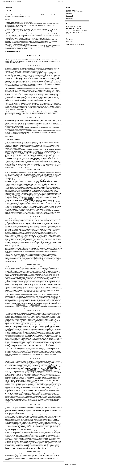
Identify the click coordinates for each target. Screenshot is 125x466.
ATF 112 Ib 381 (15, 381)
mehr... (82, 28)
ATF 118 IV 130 (13, 284)
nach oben (73, 464)
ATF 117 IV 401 (35, 305)
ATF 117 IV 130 (32, 274)
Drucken (19, 1)
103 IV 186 (75, 28)
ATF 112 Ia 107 (9, 331)
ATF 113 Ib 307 (54, 380)
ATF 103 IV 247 (32, 184)
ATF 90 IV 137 (41, 152)
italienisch (69, 13)
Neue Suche (69, 41)
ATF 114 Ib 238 (39, 380)
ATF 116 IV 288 (47, 370)
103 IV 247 (73, 26)
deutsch (74, 11)
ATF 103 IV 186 (26, 152)
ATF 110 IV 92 (45, 164)
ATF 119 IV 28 (21, 305)
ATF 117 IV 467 (14, 275)
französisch (80, 11)
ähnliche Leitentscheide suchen (75, 44)
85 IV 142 (79, 26)
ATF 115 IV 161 (9, 230)
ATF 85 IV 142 (52, 152)
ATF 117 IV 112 (31, 370)
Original (60, 1)
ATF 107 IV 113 (31, 190)
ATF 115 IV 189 (29, 284)
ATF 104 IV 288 (37, 177)
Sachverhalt (69, 16)
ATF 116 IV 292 (37, 373)
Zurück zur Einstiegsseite (9, 1)
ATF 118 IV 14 (34, 335)
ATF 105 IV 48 (22, 174)
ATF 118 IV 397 (39, 229)
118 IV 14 (69, 28)
